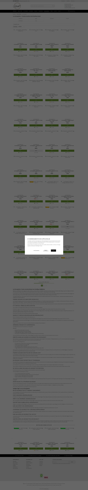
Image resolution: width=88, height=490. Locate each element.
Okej (53, 250)
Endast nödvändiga (45, 250)
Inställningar (36, 250)
